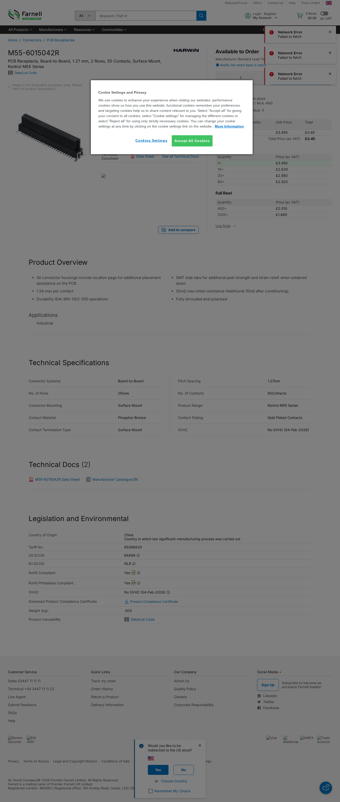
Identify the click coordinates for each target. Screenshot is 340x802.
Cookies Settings (151, 140)
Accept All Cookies (192, 141)
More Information (229, 126)
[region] (172, 117)
